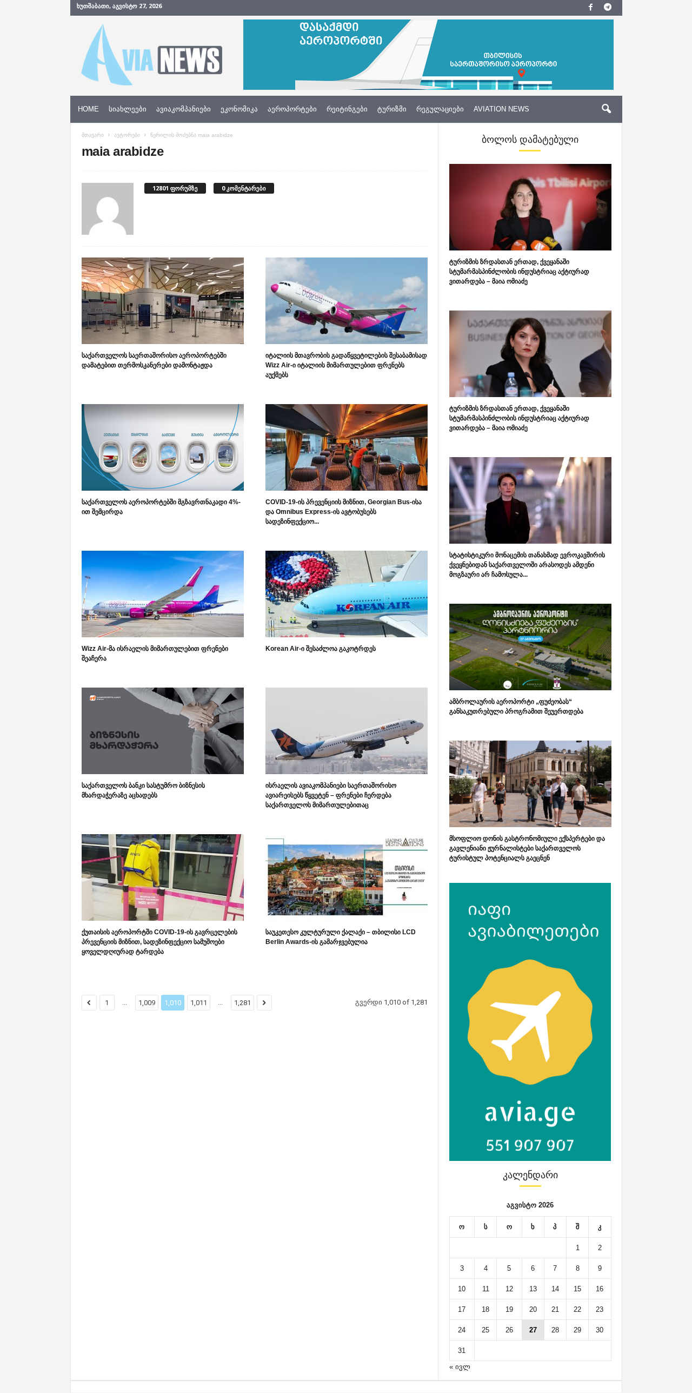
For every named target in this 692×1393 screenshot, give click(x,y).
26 (509, 1330)
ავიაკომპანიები (183, 109)
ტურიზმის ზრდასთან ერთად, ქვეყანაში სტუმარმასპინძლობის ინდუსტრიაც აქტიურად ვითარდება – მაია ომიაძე (519, 271)
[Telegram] (607, 8)
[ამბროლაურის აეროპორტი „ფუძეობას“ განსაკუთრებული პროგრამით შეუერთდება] (530, 647)
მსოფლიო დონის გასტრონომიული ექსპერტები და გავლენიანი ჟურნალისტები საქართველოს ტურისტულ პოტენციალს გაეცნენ (527, 848)
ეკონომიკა (239, 109)
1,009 (146, 1003)
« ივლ (459, 1367)
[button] (606, 109)
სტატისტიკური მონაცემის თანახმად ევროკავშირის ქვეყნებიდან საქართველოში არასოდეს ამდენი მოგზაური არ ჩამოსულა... (527, 564)
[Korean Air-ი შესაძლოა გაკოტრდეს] (346, 594)
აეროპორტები (292, 109)
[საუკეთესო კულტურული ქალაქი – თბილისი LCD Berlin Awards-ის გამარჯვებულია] (346, 877)
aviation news (501, 109)
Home (88, 109)
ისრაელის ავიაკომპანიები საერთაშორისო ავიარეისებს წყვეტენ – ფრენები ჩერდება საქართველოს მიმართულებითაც (330, 795)
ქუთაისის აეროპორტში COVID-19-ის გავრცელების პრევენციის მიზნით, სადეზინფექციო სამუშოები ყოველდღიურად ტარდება (159, 941)
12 (509, 1289)
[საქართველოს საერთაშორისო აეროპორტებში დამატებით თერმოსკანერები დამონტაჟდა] (163, 301)
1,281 (242, 1003)
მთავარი (93, 135)
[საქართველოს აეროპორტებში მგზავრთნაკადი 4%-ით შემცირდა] (163, 447)
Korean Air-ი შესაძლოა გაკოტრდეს (320, 648)
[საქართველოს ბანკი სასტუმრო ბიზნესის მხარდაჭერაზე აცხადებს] (163, 731)
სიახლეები (128, 109)
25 (485, 1330)
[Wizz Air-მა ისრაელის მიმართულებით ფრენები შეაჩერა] (163, 594)
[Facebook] (590, 8)
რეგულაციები (440, 109)
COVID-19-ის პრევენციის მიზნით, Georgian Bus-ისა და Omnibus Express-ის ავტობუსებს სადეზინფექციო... (343, 511)
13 (533, 1289)
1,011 (198, 1003)
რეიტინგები (347, 109)
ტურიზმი (392, 109)
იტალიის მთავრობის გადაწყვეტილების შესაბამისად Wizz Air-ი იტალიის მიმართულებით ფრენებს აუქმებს (346, 365)
